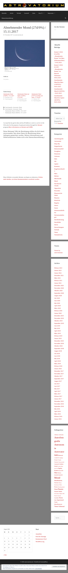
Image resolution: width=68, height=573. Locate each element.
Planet (56, 489)
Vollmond (61, 506)
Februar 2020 (58, 311)
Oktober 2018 (58, 346)
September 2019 (59, 323)
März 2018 (57, 363)
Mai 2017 (57, 389)
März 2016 (57, 414)
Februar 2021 (58, 280)
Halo (55, 159)
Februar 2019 (58, 336)
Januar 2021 (58, 283)
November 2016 (59, 404)
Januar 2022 (58, 273)
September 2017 (59, 378)
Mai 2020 (57, 303)
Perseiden (57, 191)
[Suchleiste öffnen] (65, 18)
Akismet (39, 125)
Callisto (61, 457)
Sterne (56, 225)
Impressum (50, 13)
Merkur (56, 176)
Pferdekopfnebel (61, 487)
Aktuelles (4, 13)
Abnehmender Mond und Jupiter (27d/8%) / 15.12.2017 (23, 95)
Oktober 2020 (58, 290)
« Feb (5, 555)
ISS (55, 161)
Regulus (56, 203)
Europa (56, 460)
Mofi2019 (61, 475)
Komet (56, 470)
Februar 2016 (58, 416)
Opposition (57, 188)
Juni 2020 (57, 300)
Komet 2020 (60, 470)
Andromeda (61, 434)
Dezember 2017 (59, 371)
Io (57, 468)
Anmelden (39, 534)
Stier (55, 500)
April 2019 (57, 331)
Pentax (56, 487)
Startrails (59, 495)
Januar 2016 (58, 419)
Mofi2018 (56, 475)
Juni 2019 (57, 326)
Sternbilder (57, 222)
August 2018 (58, 351)
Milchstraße (57, 178)
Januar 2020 (58, 313)
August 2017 (58, 381)
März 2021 (57, 278)
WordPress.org (40, 541)
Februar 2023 (58, 268)
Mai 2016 (57, 409)
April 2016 (57, 411)
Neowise (56, 482)
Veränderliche (58, 235)
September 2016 (59, 406)
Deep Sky (57, 144)
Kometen (57, 166)
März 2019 (57, 333)
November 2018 (59, 343)
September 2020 (59, 293)
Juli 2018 (57, 353)
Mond (20, 107)
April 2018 (57, 361)
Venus (56, 232)
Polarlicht (57, 200)
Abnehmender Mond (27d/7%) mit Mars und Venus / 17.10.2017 (37, 95)
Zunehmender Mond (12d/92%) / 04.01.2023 (59, 91)
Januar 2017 (58, 399)
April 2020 (57, 305)
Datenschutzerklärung (7, 18)
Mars (55, 173)
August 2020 (58, 295)
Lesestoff (26, 13)
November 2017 (59, 373)
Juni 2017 (57, 386)
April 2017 (57, 391)
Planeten (56, 198)
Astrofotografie (8, 107)
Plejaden (56, 491)
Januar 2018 (58, 368)
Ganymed (56, 464)
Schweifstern (56, 493)
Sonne (56, 208)
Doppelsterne (58, 146)
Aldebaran (56, 434)
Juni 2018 (57, 356)
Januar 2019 (58, 338)
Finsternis (57, 154)
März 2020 (57, 308)
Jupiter (56, 164)
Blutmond (60, 455)
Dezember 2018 (59, 341)
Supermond (60, 500)
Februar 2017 (58, 396)
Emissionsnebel (59, 149)
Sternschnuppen (59, 227)
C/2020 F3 (56, 457)
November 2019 (59, 318)
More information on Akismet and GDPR (21, 127)
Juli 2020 (57, 298)
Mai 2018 (57, 358)
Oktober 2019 (58, 321)
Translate (60, 123)
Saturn (56, 205)
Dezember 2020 (59, 285)
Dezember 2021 (59, 275)
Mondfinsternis (58, 480)
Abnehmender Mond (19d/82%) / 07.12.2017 (15, 112)
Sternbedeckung (59, 219)
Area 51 (40, 13)
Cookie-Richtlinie (38, 568)
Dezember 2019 (59, 316)
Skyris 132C (62, 493)
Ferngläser (57, 151)
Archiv (11, 13)
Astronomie (15, 107)
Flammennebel (61, 462)
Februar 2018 (58, 366)
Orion (60, 484)
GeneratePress (44, 562)
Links (33, 13)
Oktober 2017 (58, 376)
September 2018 (59, 348)
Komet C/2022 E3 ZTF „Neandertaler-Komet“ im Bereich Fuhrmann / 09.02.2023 (58, 71)
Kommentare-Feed (41, 539)
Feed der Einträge (41, 536)
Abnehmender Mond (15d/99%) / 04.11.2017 (15, 111)
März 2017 (57, 394)
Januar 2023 (58, 270)
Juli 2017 (57, 384)
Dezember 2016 (59, 401)
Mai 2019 (57, 328)
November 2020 (59, 288)
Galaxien (57, 156)
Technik (19, 13)
